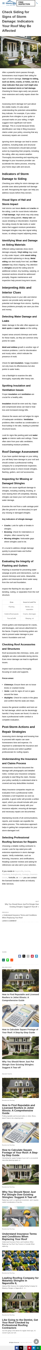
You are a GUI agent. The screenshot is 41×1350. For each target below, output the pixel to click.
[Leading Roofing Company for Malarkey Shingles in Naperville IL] (20, 1261)
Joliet (21, 878)
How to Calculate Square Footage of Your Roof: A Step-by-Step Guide (20, 1152)
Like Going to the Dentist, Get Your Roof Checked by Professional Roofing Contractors (20, 1323)
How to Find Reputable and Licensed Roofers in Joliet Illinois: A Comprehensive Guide (20, 997)
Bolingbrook (16, 874)
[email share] (28, 956)
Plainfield (6, 874)
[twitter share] (23, 956)
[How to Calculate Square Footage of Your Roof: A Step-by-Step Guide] (20, 1015)
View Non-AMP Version (26, 1342)
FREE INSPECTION (24, 3)
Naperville (19, 871)
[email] (25, 1348)
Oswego (25, 874)
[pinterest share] (32, 956)
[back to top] (36, 1341)
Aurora (27, 871)
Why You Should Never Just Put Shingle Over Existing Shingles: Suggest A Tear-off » (22, 905)
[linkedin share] (36, 956)
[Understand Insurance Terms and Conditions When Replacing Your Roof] (20, 1216)
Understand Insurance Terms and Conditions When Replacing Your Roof (19, 1236)
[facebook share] (19, 956)
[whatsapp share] (3, 960)
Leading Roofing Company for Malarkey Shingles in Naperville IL (20, 1280)
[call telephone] (37, 3)
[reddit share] (11, 960)
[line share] (7, 960)
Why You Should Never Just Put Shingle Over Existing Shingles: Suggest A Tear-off (18, 1064)
